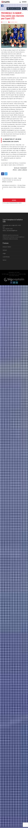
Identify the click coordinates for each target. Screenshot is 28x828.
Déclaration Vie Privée (14, 272)
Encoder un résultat (14, 8)
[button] (24, 1)
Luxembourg (6, 256)
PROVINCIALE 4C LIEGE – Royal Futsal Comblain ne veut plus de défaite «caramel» (11, 179)
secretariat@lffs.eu (12, 230)
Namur (16, 22)
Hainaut (5, 250)
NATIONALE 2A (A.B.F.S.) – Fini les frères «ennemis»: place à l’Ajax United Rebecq (13, 186)
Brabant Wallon (7, 247)
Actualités (12, 22)
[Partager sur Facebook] (2, 173)
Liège (4, 253)
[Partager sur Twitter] (5, 173)
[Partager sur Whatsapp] (9, 173)
